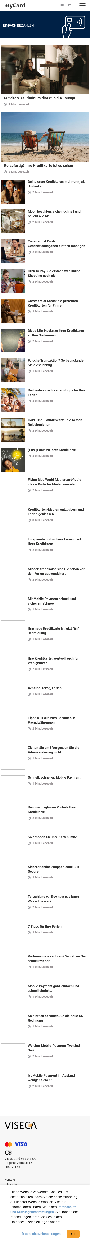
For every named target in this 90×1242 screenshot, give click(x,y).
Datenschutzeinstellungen (41, 1234)
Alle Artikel (11, 1184)
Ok (73, 1234)
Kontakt (10, 1179)
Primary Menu (82, 5)
